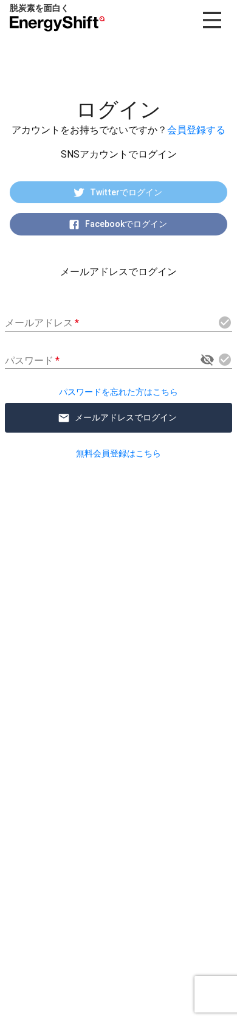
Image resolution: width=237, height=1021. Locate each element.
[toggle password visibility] (207, 359)
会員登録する (196, 130)
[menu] (212, 20)
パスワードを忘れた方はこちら (118, 392)
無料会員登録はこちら (118, 453)
